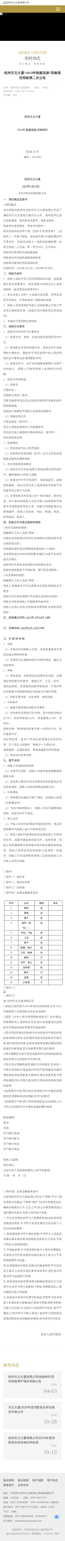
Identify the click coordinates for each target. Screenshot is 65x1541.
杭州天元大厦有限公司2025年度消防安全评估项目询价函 (32, 1435)
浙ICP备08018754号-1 (18, 1533)
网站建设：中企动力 (42, 1533)
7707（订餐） (10, 1511)
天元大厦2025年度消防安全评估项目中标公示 (30, 1403)
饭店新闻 (25, 87)
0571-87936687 (19, 1502)
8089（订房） (48, 1506)
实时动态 (15, 87)
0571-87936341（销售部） (45, 1502)
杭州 (56, 1533)
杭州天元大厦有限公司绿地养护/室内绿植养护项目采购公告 (31, 1374)
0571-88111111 (38, 1497)
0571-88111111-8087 (26, 1506)
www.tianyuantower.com (28, 1520)
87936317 (41, 1516)
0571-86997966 (24, 1516)
